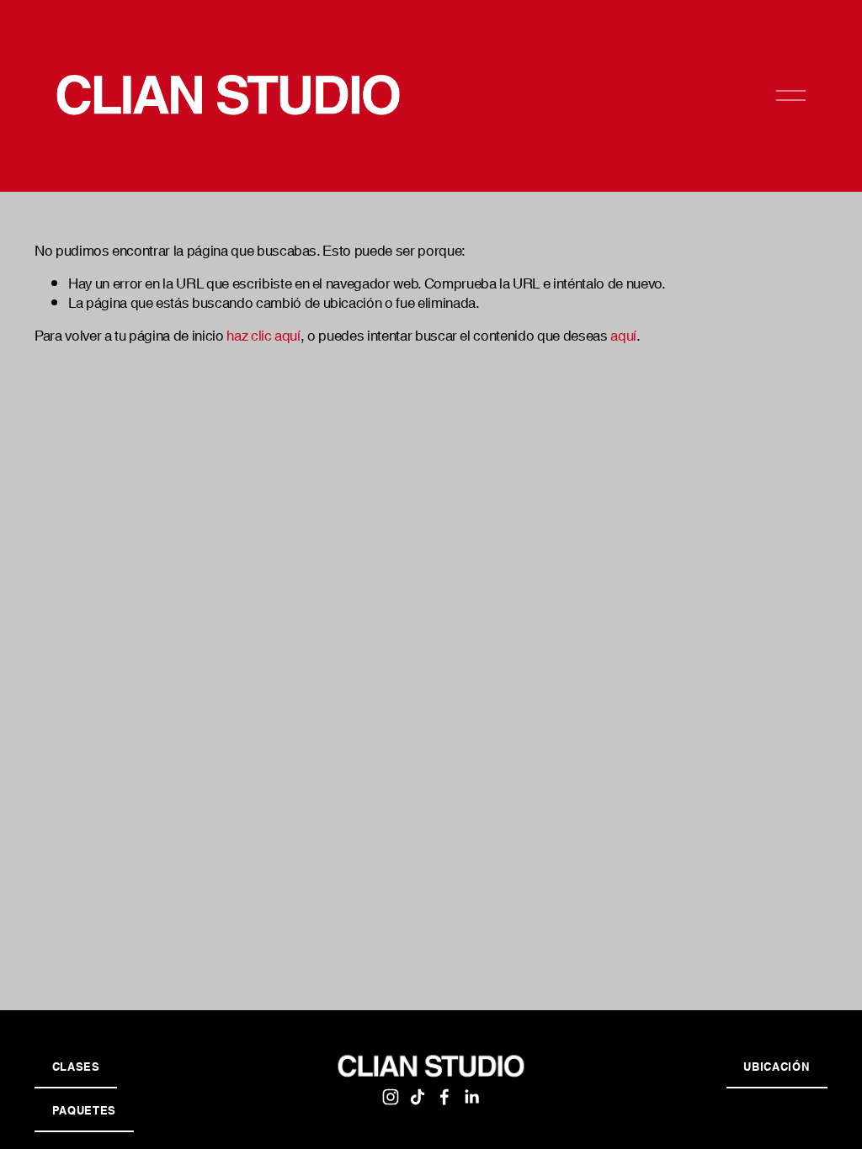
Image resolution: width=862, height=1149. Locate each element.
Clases (76, 1065)
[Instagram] (390, 1096)
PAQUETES (84, 1109)
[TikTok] (417, 1096)
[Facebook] (444, 1096)
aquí (623, 334)
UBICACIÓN (776, 1065)
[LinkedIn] (471, 1096)
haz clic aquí (263, 334)
